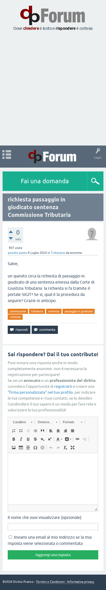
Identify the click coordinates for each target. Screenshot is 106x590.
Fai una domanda (45, 181)
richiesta (15, 316)
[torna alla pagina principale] (53, 23)
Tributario (58, 253)
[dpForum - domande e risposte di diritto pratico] (53, 156)
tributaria (37, 311)
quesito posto (17, 253)
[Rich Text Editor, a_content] (53, 479)
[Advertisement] (53, 88)
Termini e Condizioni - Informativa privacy (65, 582)
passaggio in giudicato (79, 311)
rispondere (66, 28)
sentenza (53, 311)
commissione (18, 311)
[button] (22, 422)
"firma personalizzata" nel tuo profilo (40, 392)
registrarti (63, 386)
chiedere (31, 28)
